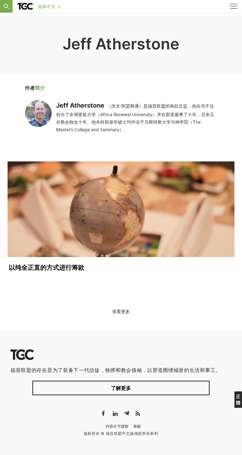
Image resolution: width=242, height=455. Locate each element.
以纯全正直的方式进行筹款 (46, 267)
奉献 (137, 426)
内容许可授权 (117, 426)
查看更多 (121, 311)
